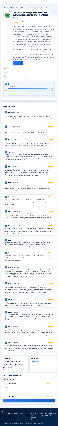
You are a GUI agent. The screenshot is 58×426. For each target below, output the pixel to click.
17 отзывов (25, 21)
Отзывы (33, 415)
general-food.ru (7, 70)
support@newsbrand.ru (46, 415)
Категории (33, 417)
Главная (3, 7)
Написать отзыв (18, 63)
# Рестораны (35, 361)
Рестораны (9, 7)
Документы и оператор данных (48, 413)
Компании (33, 413)
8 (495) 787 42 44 (7, 74)
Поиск (32, 419)
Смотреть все (29, 400)
